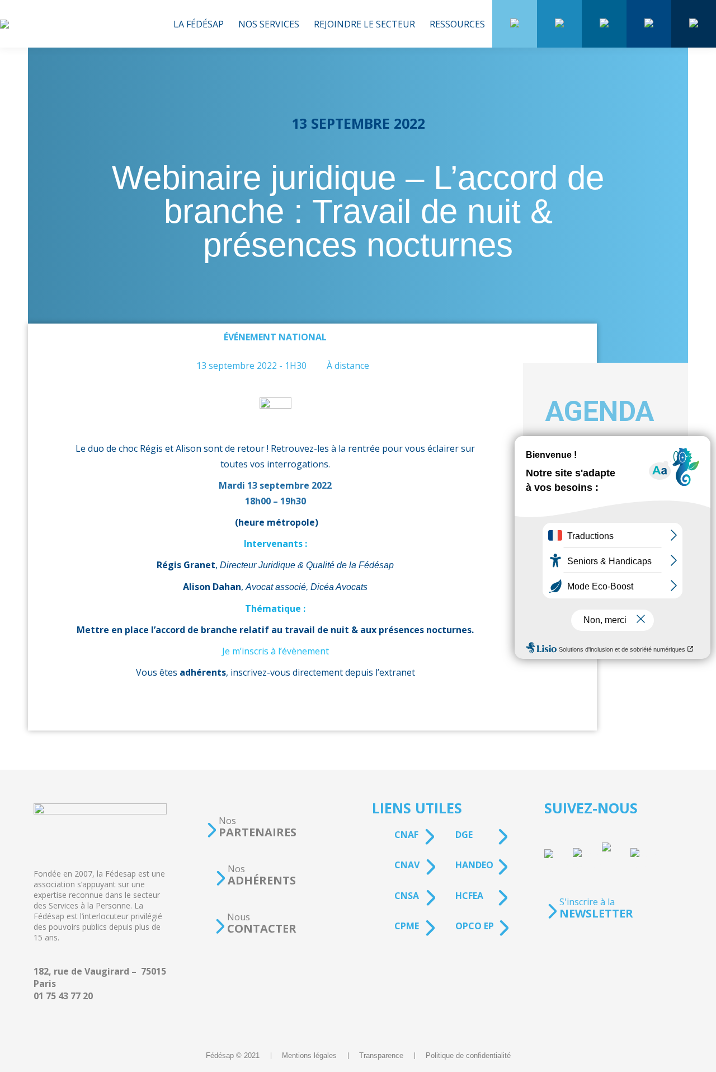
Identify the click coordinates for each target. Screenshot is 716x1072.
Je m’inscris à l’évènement (275, 651)
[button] (251, 827)
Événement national (275, 337)
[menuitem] (198, 24)
